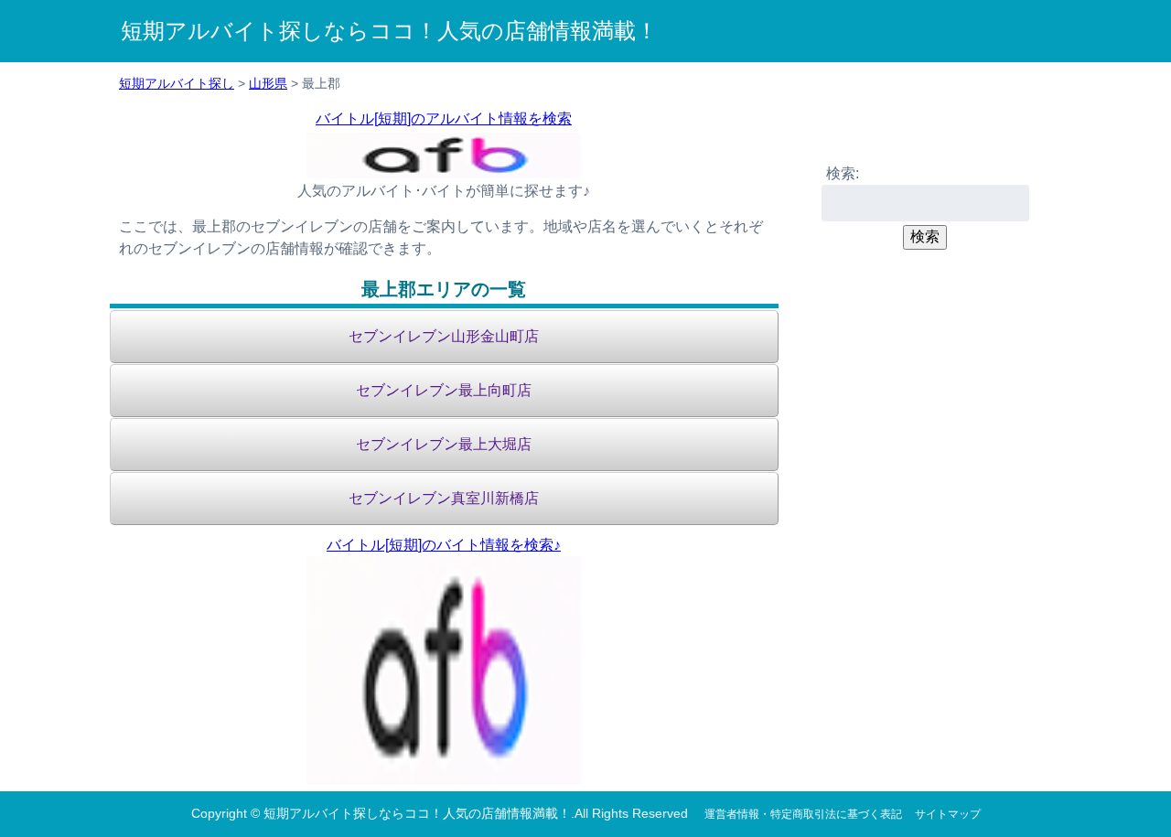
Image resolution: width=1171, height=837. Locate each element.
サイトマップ (948, 814)
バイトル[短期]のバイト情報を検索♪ (444, 545)
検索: (842, 173)
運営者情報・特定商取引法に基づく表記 (803, 814)
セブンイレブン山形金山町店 (444, 336)
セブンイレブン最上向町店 (444, 390)
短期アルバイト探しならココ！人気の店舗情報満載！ (389, 30)
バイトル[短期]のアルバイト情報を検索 (444, 118)
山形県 (268, 83)
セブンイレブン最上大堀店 (444, 444)
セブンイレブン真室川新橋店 (444, 498)
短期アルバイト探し (176, 83)
